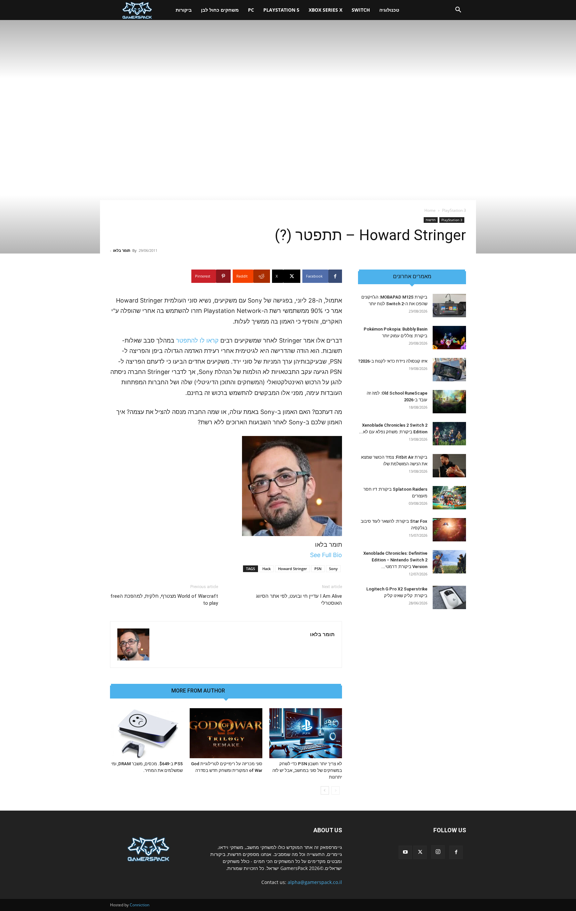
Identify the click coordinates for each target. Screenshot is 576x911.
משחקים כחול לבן (220, 10)
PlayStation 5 (281, 10)
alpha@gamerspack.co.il (315, 882)
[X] (420, 852)
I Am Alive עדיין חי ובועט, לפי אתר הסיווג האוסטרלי (299, 599)
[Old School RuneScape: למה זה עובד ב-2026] (449, 401)
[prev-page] (335, 790)
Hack (266, 568)
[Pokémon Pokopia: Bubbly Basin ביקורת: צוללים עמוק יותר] (449, 337)
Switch (361, 10)
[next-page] (325, 790)
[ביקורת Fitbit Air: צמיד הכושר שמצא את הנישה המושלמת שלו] (449, 465)
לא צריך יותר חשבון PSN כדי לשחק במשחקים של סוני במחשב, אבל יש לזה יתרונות (307, 770)
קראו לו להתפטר (197, 340)
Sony (333, 568)
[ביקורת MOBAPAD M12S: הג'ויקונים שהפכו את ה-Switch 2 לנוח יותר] (449, 305)
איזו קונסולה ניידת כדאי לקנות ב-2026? (392, 361)
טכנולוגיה (389, 10)
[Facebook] (456, 852)
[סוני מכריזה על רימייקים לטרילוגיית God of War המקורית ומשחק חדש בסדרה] (226, 733)
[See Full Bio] (306, 554)
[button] (458, 10)
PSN (318, 568)
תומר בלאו (121, 250)
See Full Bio (326, 554)
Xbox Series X (325, 10)
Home (430, 210)
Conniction (139, 905)
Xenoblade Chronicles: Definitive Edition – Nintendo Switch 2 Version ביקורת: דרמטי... (395, 560)
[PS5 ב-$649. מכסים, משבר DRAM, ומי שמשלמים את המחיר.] (146, 733)
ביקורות (184, 10)
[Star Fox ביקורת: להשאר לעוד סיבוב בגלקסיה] (449, 529)
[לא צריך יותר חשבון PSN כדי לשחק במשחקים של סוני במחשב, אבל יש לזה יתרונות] (305, 733)
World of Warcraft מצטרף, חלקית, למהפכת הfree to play (164, 599)
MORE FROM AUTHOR (198, 691)
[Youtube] (405, 852)
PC (251, 10)
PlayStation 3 (451, 219)
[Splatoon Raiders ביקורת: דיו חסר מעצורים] (449, 497)
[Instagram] (438, 852)
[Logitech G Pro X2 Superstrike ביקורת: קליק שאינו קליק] (449, 597)
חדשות (431, 219)
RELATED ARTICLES (256, 691)
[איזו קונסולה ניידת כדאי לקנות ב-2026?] (449, 369)
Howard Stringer (292, 568)
